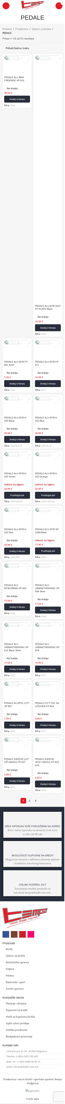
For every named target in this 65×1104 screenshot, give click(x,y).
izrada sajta (32, 1098)
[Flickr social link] (31, 934)
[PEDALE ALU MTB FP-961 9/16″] (17, 349)
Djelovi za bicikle (41, 29)
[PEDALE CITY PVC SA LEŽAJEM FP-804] (48, 691)
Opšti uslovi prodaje (17, 1023)
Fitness (10, 975)
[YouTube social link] (22, 934)
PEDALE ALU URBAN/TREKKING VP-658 (47, 647)
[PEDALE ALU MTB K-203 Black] (17, 405)
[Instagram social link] (14, 934)
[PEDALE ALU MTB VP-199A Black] (48, 517)
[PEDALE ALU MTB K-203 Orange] (48, 461)
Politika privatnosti (16, 1029)
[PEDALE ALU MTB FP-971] (48, 349)
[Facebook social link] (5, 934)
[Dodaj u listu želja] (25, 60)
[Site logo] (32, 5)
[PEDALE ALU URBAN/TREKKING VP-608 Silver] (48, 572)
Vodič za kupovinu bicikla (20, 1016)
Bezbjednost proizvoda (19, 1036)
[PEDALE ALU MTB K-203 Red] (17, 517)
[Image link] (25, 917)
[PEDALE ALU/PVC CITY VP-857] (17, 691)
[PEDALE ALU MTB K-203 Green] (17, 461)
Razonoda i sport (15, 982)
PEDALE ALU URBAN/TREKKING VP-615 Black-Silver (16, 647)
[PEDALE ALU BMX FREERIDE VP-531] (17, 65)
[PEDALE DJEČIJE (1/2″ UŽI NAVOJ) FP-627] (17, 746)
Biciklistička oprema (17, 962)
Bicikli (9, 949)
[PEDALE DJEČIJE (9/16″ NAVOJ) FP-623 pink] (48, 746)
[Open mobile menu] (6, 5)
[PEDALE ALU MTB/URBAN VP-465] (17, 572)
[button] (17, 99)
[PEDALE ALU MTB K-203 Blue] (48, 405)
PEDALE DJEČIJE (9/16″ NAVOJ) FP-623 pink (47, 762)
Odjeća (10, 969)
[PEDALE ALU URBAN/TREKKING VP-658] (48, 632)
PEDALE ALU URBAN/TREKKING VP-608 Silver (47, 588)
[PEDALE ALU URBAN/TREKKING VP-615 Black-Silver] (17, 632)
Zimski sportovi (15, 988)
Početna (7, 29)
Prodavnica (21, 29)
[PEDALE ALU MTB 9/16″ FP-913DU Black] (48, 179)
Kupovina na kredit (17, 1010)
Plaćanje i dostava (16, 1003)
